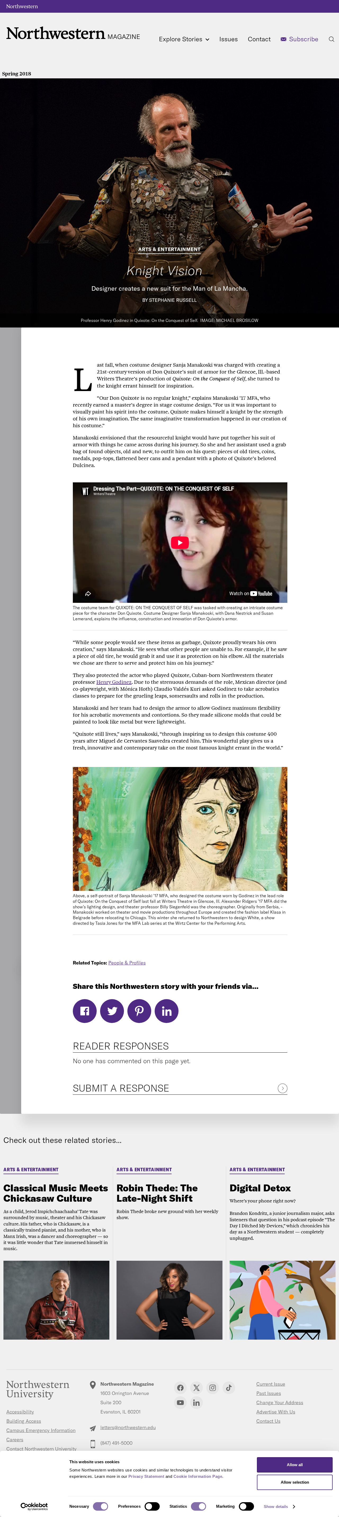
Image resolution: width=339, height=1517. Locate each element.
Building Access (23, 1421)
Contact (259, 39)
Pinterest (139, 1011)
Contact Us (268, 1421)
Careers (14, 1440)
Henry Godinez (114, 682)
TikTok (228, 1387)
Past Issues (268, 1393)
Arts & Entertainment (169, 249)
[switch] (152, 1506)
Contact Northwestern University (41, 1449)
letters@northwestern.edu (128, 1427)
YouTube (180, 1402)
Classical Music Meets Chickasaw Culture (55, 1193)
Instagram (212, 1387)
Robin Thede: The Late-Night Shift (157, 1193)
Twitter (112, 1011)
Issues (228, 39)
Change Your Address (279, 1402)
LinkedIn (167, 1011)
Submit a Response (121, 1088)
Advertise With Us (275, 1412)
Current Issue (270, 1384)
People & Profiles (127, 963)
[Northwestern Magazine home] (73, 33)
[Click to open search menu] (331, 39)
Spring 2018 (16, 73)
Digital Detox (260, 1188)
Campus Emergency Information (40, 1430)
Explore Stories (181, 39)
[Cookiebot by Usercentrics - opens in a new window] (34, 1507)
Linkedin (196, 1402)
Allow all (295, 1464)
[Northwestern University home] (22, 6)
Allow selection (295, 1482)
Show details (276, 1506)
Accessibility (20, 1412)
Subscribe (303, 39)
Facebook (85, 1011)
